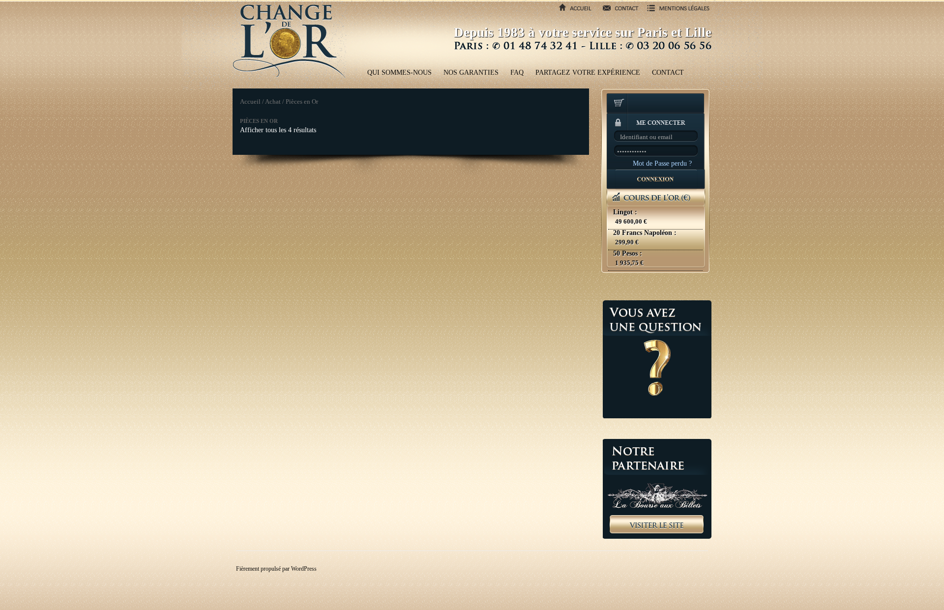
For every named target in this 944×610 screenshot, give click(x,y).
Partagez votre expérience (587, 72)
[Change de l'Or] (289, 40)
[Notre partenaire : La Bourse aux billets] (657, 489)
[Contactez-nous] (618, 12)
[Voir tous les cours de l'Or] (656, 230)
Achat (273, 101)
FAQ (517, 72)
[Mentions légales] (675, 12)
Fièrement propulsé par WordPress (276, 568)
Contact (668, 72)
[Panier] (656, 104)
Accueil (250, 101)
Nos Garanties (471, 72)
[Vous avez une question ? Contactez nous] (657, 359)
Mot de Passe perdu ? (662, 163)
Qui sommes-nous (399, 72)
